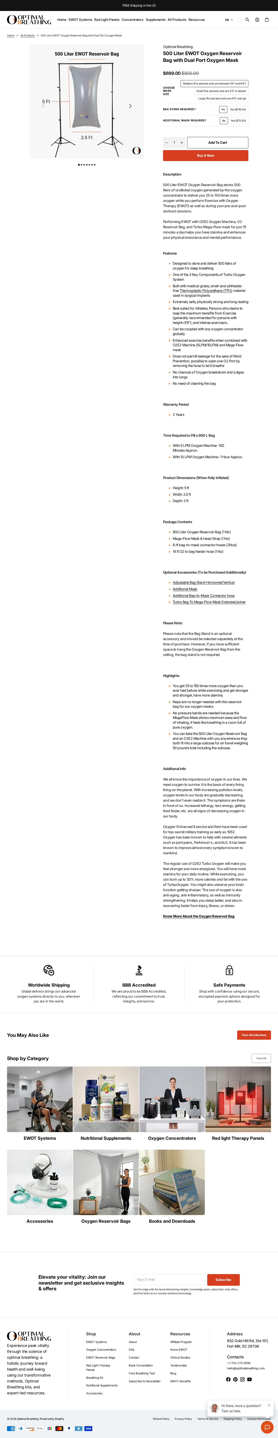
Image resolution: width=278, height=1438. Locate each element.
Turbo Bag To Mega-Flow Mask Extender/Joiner (209, 602)
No (224, 110)
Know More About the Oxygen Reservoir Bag (198, 916)
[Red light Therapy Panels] (238, 1103)
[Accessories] (40, 1187)
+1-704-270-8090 (239, 1363)
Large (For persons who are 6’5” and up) (222, 99)
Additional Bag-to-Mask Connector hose (203, 595)
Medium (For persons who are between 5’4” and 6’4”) (214, 84)
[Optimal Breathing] (29, 20)
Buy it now (205, 155)
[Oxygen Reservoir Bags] (106, 1187)
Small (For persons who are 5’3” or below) (221, 92)
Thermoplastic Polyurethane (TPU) (206, 290)
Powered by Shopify (52, 1418)
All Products (27, 35)
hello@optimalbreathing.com (246, 1368)
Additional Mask (185, 589)
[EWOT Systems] (40, 1103)
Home (10, 35)
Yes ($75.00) (239, 121)
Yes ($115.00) (239, 110)
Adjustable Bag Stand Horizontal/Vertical (203, 582)
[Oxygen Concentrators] (172, 1103)
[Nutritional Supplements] (106, 1103)
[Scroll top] (272, 1432)
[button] (247, 20)
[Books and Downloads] (172, 1187)
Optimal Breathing (27, 1418)
